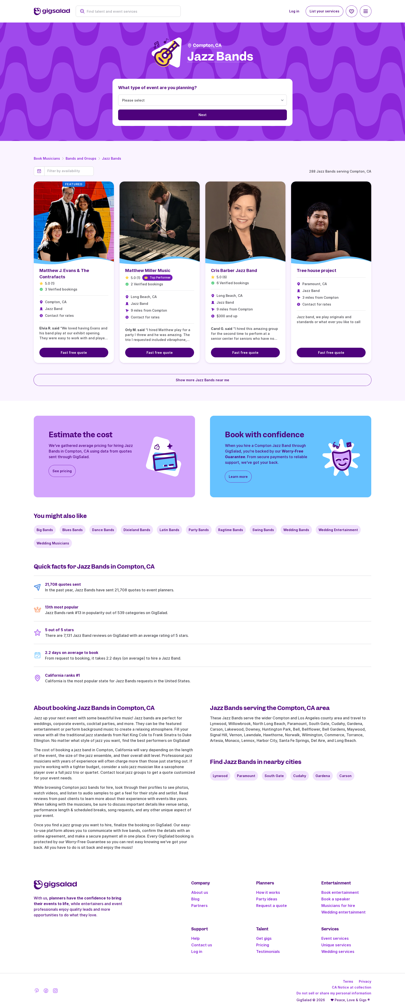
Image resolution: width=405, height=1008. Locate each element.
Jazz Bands (111, 158)
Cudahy (299, 776)
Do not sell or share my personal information (333, 993)
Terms (348, 981)
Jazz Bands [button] (220, 56)
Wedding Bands (296, 530)
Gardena (322, 776)
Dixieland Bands (137, 530)
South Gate (274, 776)
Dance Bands (103, 530)
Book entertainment (340, 892)
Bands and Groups (81, 158)
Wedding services (337, 951)
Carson (345, 776)
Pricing (262, 945)
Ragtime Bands (230, 530)
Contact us (201, 945)
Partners (199, 905)
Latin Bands (169, 530)
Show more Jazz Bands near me (202, 380)
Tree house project (316, 270)
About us (199, 892)
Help (195, 938)
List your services (324, 11)
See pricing (62, 471)
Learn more (238, 477)
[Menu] (365, 11)
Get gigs (264, 938)
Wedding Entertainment (338, 530)
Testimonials (268, 951)
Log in (294, 11)
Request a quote (271, 905)
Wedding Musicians (53, 543)
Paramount (246, 776)
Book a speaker (335, 899)
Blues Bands (72, 530)
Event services (335, 938)
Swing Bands (263, 530)
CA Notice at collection (351, 987)
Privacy (365, 981)
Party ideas (266, 899)
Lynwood (220, 776)
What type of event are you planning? (157, 87)
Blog (195, 899)
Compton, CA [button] (207, 45)
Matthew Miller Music (147, 270)
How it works (268, 892)
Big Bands (45, 530)
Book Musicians (47, 158)
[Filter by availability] (69, 171)
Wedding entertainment (343, 912)
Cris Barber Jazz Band (234, 270)
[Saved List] (351, 11)
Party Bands (199, 530)
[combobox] (130, 11)
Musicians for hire (338, 905)
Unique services (336, 945)
